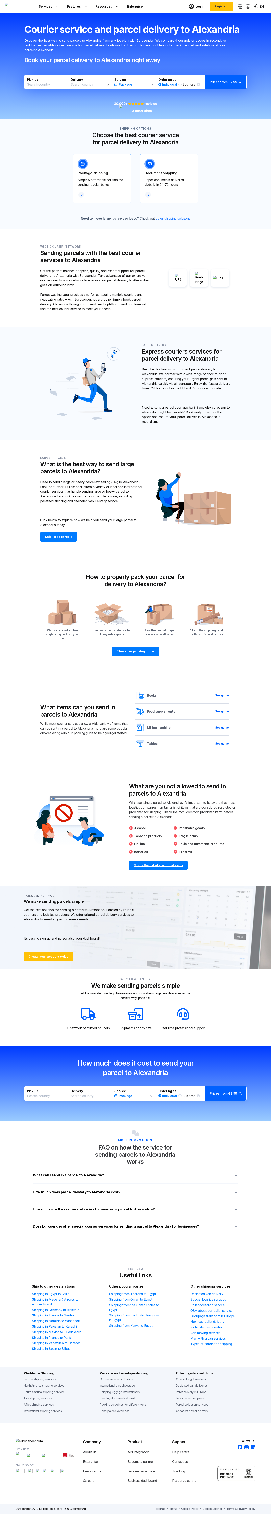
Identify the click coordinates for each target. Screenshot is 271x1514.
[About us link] (248, 6)
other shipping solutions (173, 218)
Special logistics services (208, 1299)
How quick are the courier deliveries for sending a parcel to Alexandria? (94, 1209)
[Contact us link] (240, 6)
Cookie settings (213, 1508)
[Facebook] (238, 1447)
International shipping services (43, 1411)
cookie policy (190, 1508)
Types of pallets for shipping (211, 1344)
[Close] (108, 84)
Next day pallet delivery (207, 1322)
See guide (222, 695)
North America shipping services (44, 1385)
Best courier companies (191, 1398)
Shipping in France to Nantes (53, 1315)
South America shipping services (44, 1392)
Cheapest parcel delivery (192, 1411)
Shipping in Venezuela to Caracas (56, 1343)
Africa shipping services (39, 1404)
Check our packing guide (135, 651)
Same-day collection (211, 407)
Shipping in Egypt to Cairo (50, 1294)
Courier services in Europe (116, 1379)
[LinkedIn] (252, 1447)
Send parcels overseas (114, 1411)
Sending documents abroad (117, 1398)
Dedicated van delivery (206, 1294)
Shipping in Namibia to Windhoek (56, 1321)
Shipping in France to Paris (51, 1338)
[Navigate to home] (20, 6)
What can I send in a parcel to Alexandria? (68, 1175)
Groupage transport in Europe (212, 1316)
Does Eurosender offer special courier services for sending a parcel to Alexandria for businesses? (116, 1226)
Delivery (77, 80)
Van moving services (205, 1333)
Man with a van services (208, 1338)
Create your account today (48, 956)
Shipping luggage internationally (120, 1392)
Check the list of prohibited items (158, 865)
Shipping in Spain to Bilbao (51, 1349)
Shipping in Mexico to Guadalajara (56, 1332)
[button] (135, 82)
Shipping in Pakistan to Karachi (54, 1326)
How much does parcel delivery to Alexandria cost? (76, 1192)
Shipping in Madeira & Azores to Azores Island (55, 1301)
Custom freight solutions (191, 1379)
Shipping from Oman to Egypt (130, 1299)
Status (173, 1508)
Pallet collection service (207, 1305)
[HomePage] (49, 1441)
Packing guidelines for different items (123, 1404)
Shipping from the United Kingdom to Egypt (134, 1317)
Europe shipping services (40, 1379)
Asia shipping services (38, 1398)
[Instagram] (245, 1447)
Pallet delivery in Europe (191, 1392)
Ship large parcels (58, 536)
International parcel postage (117, 1385)
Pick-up (32, 80)
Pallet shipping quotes (206, 1327)
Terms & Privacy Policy (241, 1508)
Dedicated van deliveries (192, 1385)
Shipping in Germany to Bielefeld (55, 1310)
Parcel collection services (192, 1404)
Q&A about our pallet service (211, 1311)
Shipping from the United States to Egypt (134, 1307)
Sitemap (161, 1508)
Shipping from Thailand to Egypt (132, 1294)
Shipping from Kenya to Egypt (131, 1326)
